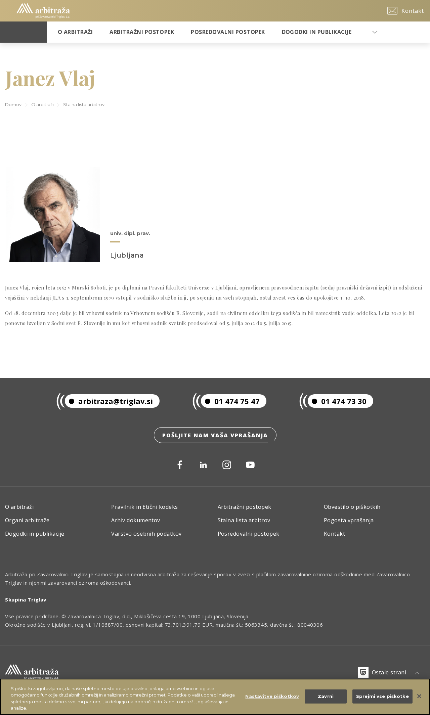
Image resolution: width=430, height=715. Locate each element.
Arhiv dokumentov (135, 520)
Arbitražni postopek (142, 32)
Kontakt (334, 533)
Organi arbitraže (27, 520)
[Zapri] (419, 696)
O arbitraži (42, 104)
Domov (13, 104)
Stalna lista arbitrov (83, 104)
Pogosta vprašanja (349, 520)
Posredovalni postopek (228, 32)
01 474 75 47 (237, 401)
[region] (215, 697)
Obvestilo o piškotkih (352, 506)
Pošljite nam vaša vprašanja (215, 435)
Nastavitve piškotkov (272, 696)
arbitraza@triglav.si (115, 401)
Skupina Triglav (26, 599)
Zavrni (326, 696)
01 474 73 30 (344, 401)
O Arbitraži (75, 32)
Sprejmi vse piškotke (382, 696)
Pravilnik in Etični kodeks (144, 506)
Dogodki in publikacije (317, 32)
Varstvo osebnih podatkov (146, 533)
